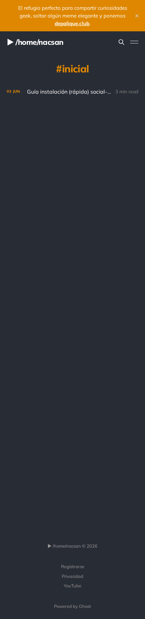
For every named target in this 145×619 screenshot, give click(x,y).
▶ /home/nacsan (35, 42)
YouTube (72, 585)
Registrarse (72, 566)
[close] (137, 15)
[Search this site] (121, 42)
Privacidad (72, 576)
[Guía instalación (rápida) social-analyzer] (72, 91)
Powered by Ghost (72, 606)
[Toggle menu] (134, 42)
